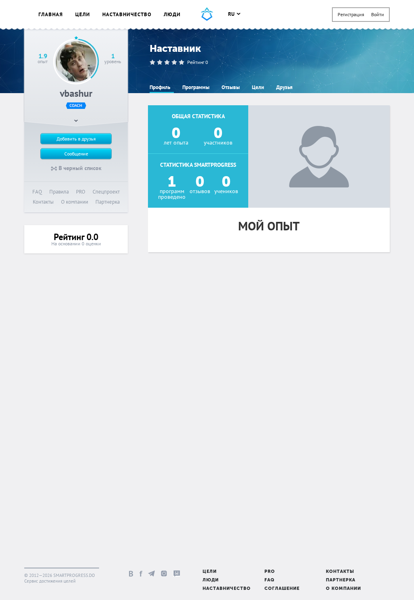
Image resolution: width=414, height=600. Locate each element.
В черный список (79, 168)
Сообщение (76, 154)
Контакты (43, 201)
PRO (80, 191)
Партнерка (107, 201)
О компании (74, 201)
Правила (59, 191)
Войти (377, 14)
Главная (50, 14)
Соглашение (282, 588)
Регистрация (351, 14)
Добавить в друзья (76, 139)
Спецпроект (106, 191)
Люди (172, 14)
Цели (82, 14)
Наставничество (127, 14)
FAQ (37, 191)
